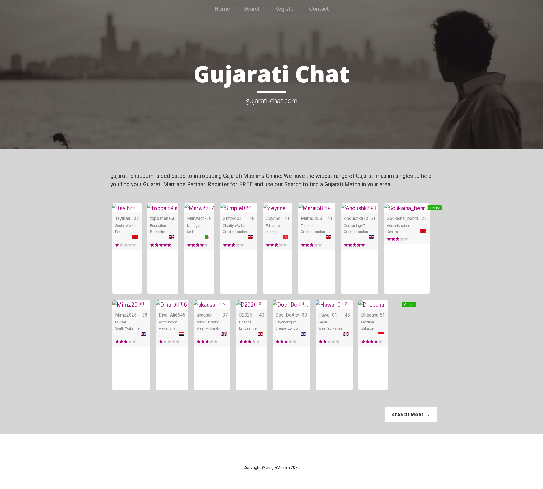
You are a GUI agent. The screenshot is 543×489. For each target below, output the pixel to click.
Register (285, 8)
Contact (319, 8)
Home (222, 8)
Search (252, 8)
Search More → (411, 414)
